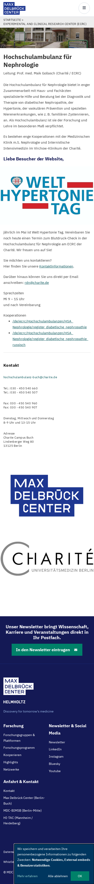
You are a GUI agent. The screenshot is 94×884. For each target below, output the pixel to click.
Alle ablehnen (58, 876)
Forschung (13, 725)
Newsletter (57, 742)
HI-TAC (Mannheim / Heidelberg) (18, 820)
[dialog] (54, 864)
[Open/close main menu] (84, 8)
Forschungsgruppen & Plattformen (19, 737)
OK (80, 876)
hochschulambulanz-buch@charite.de (30, 377)
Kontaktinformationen (56, 266)
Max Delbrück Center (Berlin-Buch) (24, 800)
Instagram (56, 756)
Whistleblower (13, 862)
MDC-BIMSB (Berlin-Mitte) (22, 810)
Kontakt (9, 791)
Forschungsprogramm (19, 748)
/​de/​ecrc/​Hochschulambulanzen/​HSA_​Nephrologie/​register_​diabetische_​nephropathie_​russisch (50, 339)
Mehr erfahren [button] (27, 876)
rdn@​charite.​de (37, 282)
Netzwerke (11, 769)
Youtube (55, 771)
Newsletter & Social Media (67, 729)
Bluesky (54, 764)
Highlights (10, 762)
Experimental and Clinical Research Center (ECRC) (44, 24)
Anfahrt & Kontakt (21, 781)
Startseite (12, 20)
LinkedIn (55, 749)
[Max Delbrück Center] (14, 13)
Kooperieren (12, 755)
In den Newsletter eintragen (43, 649)
